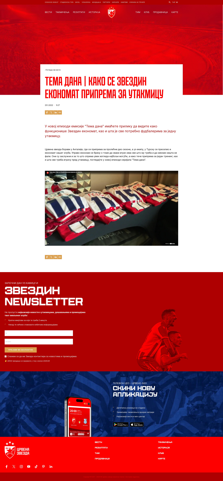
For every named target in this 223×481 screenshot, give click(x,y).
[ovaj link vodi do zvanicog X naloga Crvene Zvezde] (14, 466)
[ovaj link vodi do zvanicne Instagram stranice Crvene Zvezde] (21, 466)
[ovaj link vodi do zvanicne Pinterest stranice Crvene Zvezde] (43, 466)
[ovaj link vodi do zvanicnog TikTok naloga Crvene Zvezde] (36, 466)
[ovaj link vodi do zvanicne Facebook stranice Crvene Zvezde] (6, 466)
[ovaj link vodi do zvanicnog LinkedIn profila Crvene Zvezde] (51, 466)
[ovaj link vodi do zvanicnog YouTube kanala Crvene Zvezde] (29, 466)
